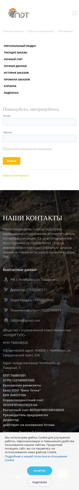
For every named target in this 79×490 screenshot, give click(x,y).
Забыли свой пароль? (16, 175)
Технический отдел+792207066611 (35, 310)
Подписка (11, 92)
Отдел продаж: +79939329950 (32, 300)
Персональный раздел (20, 46)
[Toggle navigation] (74, 13)
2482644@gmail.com (25, 320)
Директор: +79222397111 (28, 290)
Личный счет (13, 59)
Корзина (10, 86)
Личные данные (15, 66)
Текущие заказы (15, 52)
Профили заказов (17, 79)
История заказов (16, 72)
